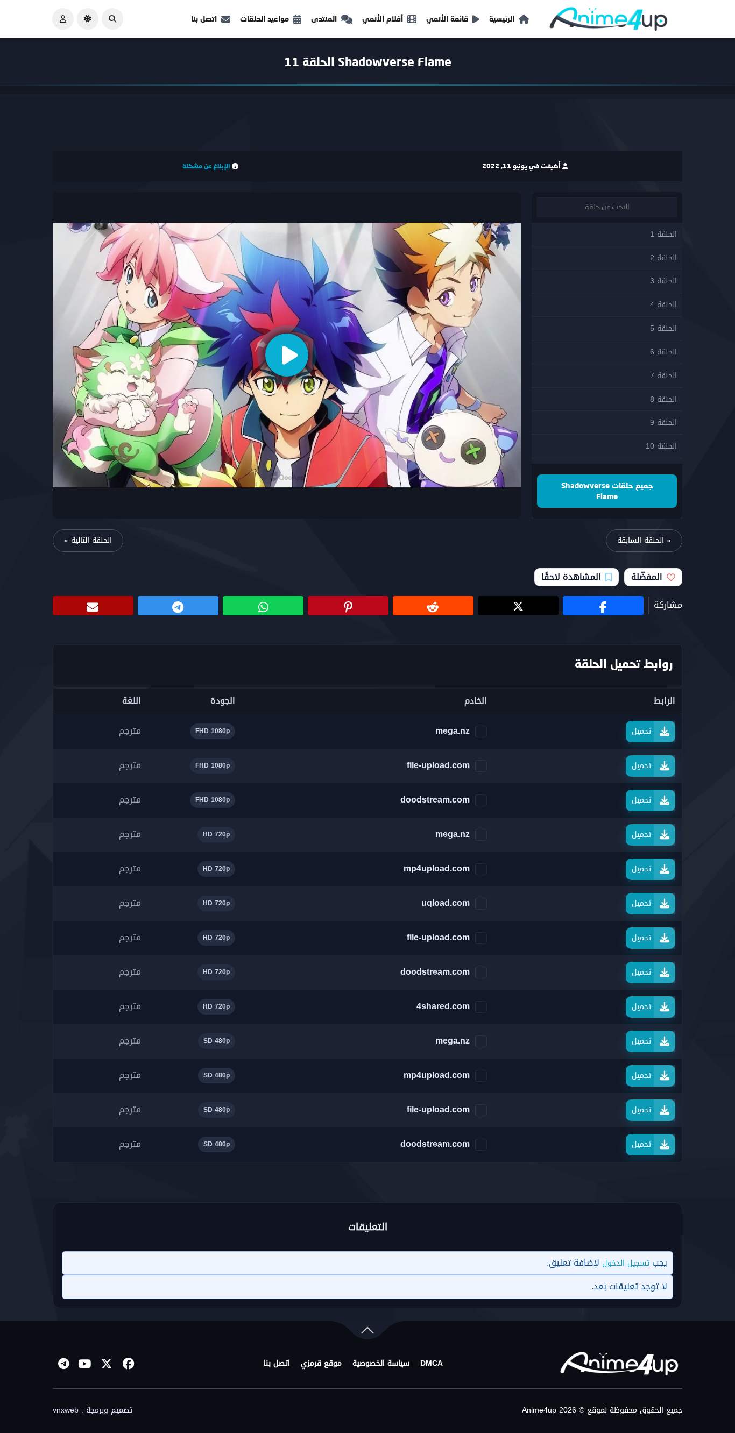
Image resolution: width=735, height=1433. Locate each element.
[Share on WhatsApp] (263, 605)
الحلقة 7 (663, 375)
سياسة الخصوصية (380, 1363)
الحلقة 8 (663, 399)
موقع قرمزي (321, 1363)
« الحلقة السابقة (644, 540)
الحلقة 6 (663, 352)
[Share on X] (518, 605)
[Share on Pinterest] (348, 605)
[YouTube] (85, 1363)
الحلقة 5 (663, 328)
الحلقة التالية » (88, 540)
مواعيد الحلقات (264, 18)
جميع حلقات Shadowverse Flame (607, 491)
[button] (112, 19)
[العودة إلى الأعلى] (367, 1332)
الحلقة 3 (663, 281)
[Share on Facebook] (603, 605)
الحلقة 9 (663, 422)
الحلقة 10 (661, 446)
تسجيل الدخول (625, 1263)
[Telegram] (63, 1363)
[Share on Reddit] (433, 605)
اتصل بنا (204, 18)
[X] (106, 1363)
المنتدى (324, 18)
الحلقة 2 (663, 258)
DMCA (431, 1363)
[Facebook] (128, 1363)
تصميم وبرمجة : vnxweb (92, 1410)
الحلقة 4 (663, 304)
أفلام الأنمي (382, 18)
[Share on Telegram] (178, 605)
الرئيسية (501, 18)
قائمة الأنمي (447, 18)
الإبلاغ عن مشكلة (206, 166)
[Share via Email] (93, 605)
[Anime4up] (609, 21)
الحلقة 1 (663, 234)
